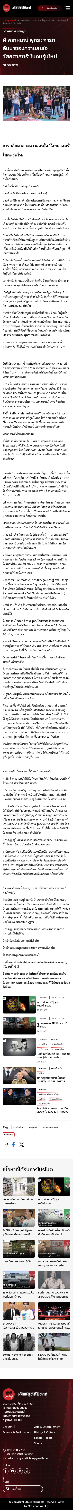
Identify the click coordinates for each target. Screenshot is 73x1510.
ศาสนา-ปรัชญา (15, 31)
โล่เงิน (41, 1073)
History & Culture (44, 1432)
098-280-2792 (16, 1450)
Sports (38, 1443)
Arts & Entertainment (47, 1427)
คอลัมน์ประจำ (57, 1044)
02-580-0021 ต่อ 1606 (20, 1454)
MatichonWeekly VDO (48, 1094)
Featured (43, 997)
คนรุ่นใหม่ (33, 1127)
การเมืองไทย (18, 1127)
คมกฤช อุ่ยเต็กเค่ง (50, 1127)
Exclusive (43, 1039)
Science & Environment (17, 1432)
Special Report (56, 1099)
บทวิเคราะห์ (43, 1049)
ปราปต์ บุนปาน (58, 1049)
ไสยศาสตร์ (8, 1134)
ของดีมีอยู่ (43, 1044)
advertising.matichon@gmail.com (28, 1458)
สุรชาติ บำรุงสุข (57, 997)
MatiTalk (42, 1099)
